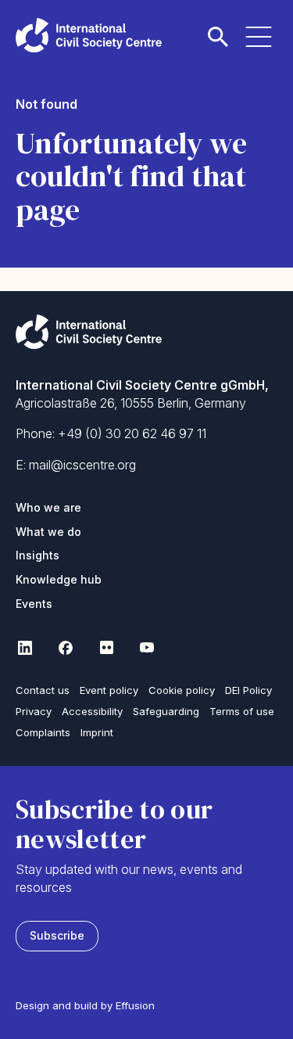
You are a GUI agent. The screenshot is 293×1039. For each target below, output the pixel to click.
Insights (37, 555)
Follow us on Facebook (65, 647)
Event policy (109, 690)
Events (34, 603)
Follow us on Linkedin (25, 647)
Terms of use (241, 711)
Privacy (34, 711)
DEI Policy (248, 690)
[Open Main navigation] (258, 28)
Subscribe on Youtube (147, 647)
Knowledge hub (59, 579)
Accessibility (92, 711)
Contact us (43, 690)
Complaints (43, 732)
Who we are (48, 507)
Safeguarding (166, 711)
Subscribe (57, 935)
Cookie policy (181, 690)
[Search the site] (218, 28)
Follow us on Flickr (106, 647)
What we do (48, 531)
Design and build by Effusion (85, 1005)
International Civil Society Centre (89, 35)
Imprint (96, 732)
